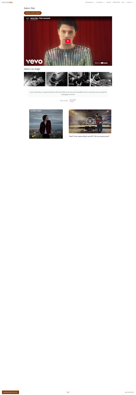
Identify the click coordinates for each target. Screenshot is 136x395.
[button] (90, 121)
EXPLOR (7, 2)
